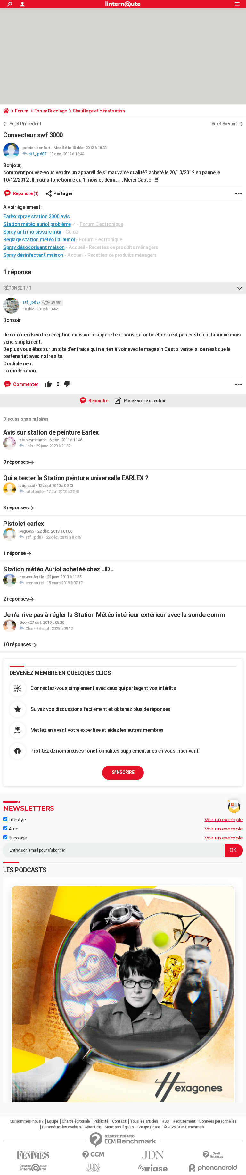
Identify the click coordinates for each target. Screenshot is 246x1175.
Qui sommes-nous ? (27, 1121)
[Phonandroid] (213, 1168)
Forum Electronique (101, 224)
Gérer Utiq (93, 1127)
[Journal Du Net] (153, 1155)
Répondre (98, 400)
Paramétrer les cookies (61, 1127)
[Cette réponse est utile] (48, 384)
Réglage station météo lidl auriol (39, 240)
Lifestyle (16, 819)
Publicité (101, 1121)
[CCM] (93, 1155)
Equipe (52, 1121)
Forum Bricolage (50, 110)
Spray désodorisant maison (34, 247)
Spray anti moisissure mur (32, 232)
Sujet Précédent (25, 123)
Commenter (25, 384)
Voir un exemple (224, 819)
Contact (119, 1121)
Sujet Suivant (224, 123)
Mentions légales (119, 1127)
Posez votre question (145, 400)
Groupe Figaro (148, 1127)
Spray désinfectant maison (33, 255)
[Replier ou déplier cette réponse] (239, 288)
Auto (13, 829)
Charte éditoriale (76, 1121)
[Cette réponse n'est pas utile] (67, 384)
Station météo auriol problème (37, 224)
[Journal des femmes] (33, 1155)
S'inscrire (123, 772)
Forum (21, 110)
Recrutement (184, 1121)
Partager (63, 193)
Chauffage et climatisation (99, 110)
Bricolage (17, 838)
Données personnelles (217, 1121)
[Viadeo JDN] (93, 1168)
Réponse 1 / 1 (17, 288)
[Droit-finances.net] (213, 1155)
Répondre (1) (25, 193)
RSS (165, 1121)
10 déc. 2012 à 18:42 (66, 153)
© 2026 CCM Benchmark (184, 1127)
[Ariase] (153, 1167)
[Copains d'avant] (33, 1168)
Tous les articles (144, 1121)
